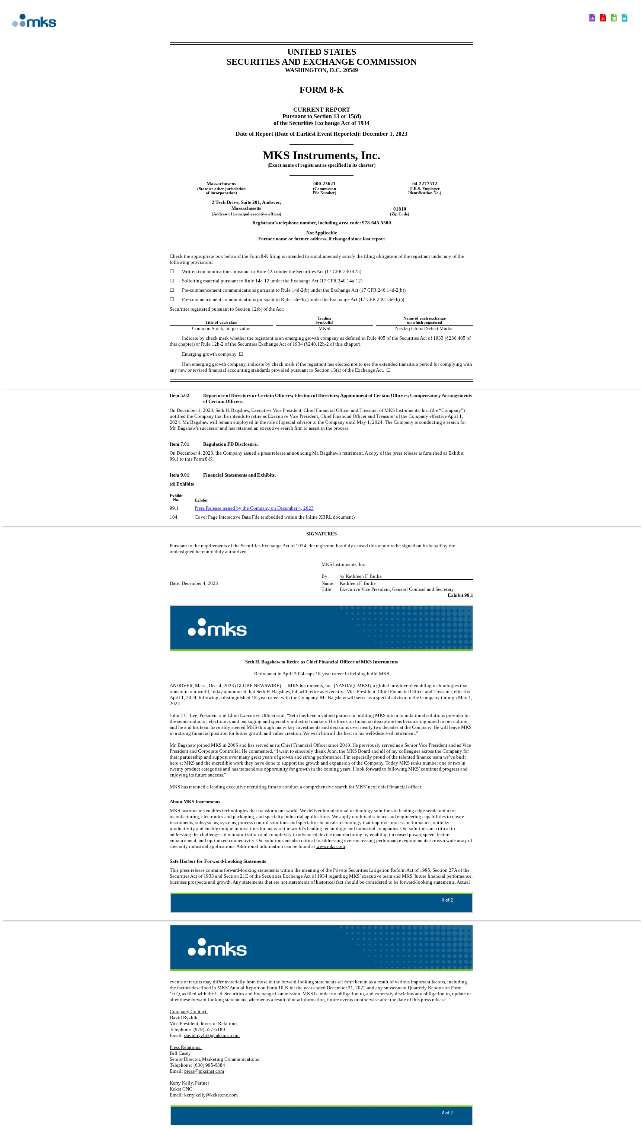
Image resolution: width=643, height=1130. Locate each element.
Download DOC (594, 18)
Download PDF (605, 18)
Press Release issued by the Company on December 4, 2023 (254, 508)
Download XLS (615, 18)
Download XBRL (626, 18)
